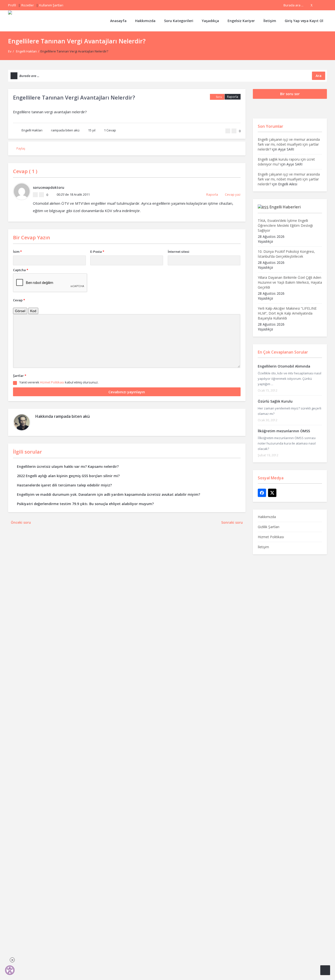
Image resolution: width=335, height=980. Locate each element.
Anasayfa (118, 20)
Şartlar (19, 375)
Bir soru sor (290, 93)
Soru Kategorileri (178, 20)
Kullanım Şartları (51, 5)
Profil (12, 5)
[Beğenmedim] (234, 130)
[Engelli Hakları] (26, 20)
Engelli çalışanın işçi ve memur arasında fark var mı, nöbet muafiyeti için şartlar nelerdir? (289, 144)
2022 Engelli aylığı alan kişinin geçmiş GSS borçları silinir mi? (68, 475)
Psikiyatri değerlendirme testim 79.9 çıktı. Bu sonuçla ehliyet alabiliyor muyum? (85, 503)
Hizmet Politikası (52, 382)
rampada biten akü (65, 130)
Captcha (20, 270)
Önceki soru (21, 522)
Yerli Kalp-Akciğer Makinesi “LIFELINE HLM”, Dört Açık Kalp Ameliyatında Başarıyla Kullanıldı (287, 313)
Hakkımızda (145, 20)
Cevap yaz (233, 194)
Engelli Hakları (26, 51)
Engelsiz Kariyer (241, 20)
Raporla (232, 97)
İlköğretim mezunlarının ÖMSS (284, 431)
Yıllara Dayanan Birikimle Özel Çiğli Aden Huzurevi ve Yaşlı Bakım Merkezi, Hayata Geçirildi (290, 282)
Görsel (20, 311)
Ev (10, 51)
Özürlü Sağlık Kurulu (275, 401)
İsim (17, 251)
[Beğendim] (227, 130)
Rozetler (27, 5)
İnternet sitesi (178, 251)
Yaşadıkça (210, 20)
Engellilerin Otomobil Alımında (284, 366)
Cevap (110, 130)
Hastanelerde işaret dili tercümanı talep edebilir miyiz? (64, 485)
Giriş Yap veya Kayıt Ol (304, 20)
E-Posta (97, 251)
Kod (33, 311)
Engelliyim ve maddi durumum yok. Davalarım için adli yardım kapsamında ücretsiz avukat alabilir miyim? (108, 494)
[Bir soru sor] (325, 970)
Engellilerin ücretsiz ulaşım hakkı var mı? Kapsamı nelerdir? (68, 466)
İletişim (269, 20)
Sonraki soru (232, 522)
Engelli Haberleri (285, 207)
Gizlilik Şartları (268, 526)
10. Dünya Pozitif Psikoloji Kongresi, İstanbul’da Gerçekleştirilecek (286, 254)
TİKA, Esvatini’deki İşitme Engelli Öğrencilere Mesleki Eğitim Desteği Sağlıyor (285, 225)
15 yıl (91, 130)
